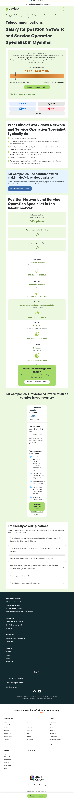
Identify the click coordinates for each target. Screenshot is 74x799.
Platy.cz (29, 733)
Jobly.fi (29, 754)
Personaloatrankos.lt (55, 739)
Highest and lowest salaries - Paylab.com (19, 612)
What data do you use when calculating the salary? (26, 583)
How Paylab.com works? (14, 625)
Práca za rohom (8, 733)
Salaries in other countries (15, 602)
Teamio (29, 725)
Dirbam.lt (52, 730)
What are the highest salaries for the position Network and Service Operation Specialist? (35, 549)
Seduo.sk (29, 730)
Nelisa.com (7, 742)
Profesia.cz (7, 727)
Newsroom (9, 661)
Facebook (9, 655)
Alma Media (44, 699)
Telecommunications (51, 15)
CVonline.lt (53, 722)
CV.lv (51, 725)
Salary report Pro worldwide (15, 638)
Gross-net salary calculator (15, 608)
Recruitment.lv (54, 742)
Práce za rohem (8, 736)
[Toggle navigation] (65, 9)
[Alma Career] (37, 778)
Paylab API (9, 642)
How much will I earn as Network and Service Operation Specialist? (31, 558)
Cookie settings (11, 687)
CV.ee (51, 727)
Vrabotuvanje (7, 759)
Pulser (5, 768)
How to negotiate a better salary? (20, 576)
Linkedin (8, 658)
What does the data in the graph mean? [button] (23, 94)
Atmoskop (6, 739)
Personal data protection (14, 683)
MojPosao (6, 754)
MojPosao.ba (7, 757)
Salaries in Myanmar (28, 15)
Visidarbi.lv (53, 733)
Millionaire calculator (13, 605)
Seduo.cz (29, 727)
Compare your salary (37, 796)
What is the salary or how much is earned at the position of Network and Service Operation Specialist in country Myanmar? (35, 539)
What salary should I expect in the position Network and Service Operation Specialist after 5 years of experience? (34, 567)
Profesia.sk (7, 725)
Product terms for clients (14, 622)
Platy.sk (29, 736)
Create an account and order (37, 506)
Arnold (28, 722)
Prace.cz (6, 730)
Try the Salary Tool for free (20, 188)
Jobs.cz (6, 722)
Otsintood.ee (53, 736)
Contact (8, 652)
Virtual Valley (7, 765)
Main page (9, 15)
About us (9, 628)
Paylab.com (30, 739)
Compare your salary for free (37, 87)
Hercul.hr (6, 762)
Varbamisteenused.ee (56, 745)
